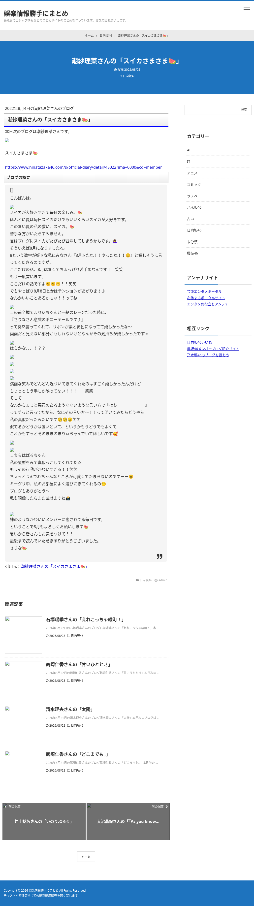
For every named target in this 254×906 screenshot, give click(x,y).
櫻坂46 (192, 253)
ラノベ (192, 196)
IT (188, 161)
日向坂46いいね (199, 342)
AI (188, 150)
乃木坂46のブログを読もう (208, 355)
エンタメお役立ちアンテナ (207, 304)
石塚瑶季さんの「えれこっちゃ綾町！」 (86, 619)
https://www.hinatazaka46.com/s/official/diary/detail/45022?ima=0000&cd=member (83, 167)
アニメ (192, 173)
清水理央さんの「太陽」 (70, 709)
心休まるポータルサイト (206, 297)
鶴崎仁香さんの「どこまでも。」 (78, 754)
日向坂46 (129, 76)
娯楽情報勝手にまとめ (36, 13)
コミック (194, 184)
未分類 (192, 241)
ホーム (86, 856)
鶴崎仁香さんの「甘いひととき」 (79, 664)
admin (163, 580)
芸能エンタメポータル (204, 291)
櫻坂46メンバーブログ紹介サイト (213, 348)
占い (190, 218)
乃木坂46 (194, 207)
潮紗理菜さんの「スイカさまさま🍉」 (55, 566)
